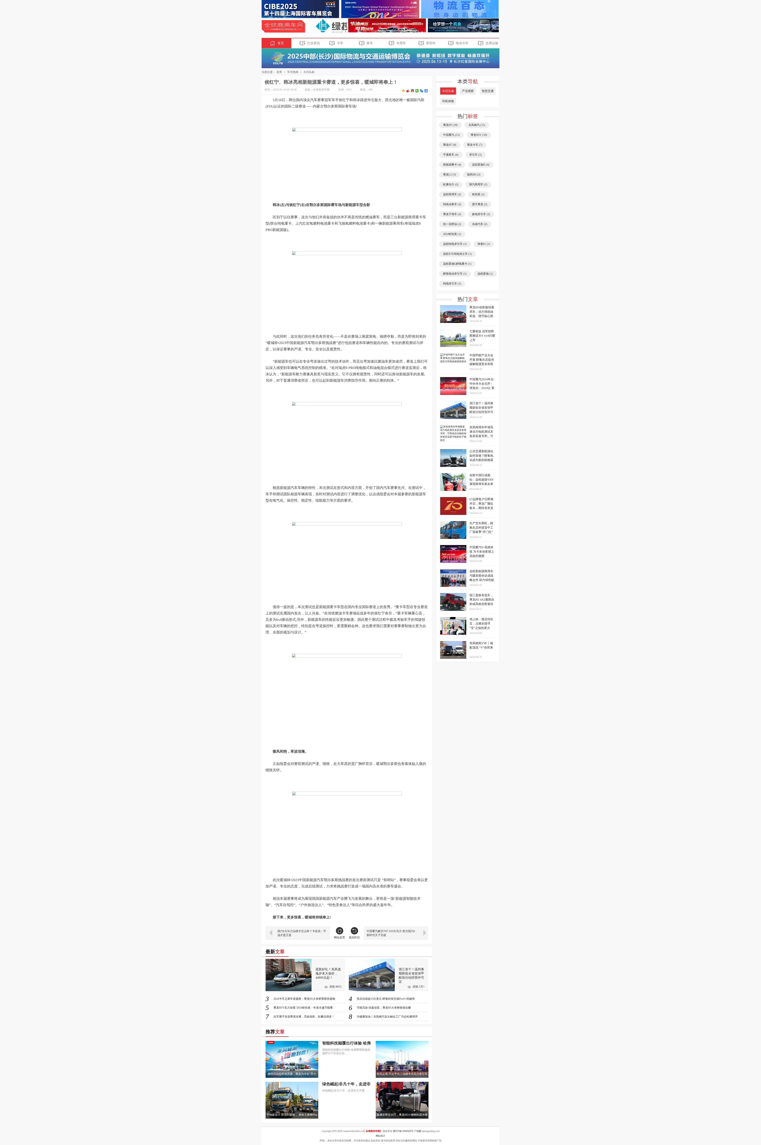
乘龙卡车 (474, 144)
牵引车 (475, 154)
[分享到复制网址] (421, 90)
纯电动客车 (452, 204)
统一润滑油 (452, 224)
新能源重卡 (452, 164)
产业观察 (468, 91)
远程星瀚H (480, 164)
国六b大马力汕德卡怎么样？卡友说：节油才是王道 (301, 933)
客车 (370, 43)
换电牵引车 (481, 214)
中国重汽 (451, 134)
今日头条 (309, 72)
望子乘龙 (479, 204)
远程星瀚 (485, 273)
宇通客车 (450, 154)
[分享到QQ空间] (403, 90)
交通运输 (492, 43)
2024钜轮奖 (452, 234)
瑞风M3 (473, 174)
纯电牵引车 (452, 283)
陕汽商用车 (478, 184)
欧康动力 (450, 184)
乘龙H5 (450, 125)
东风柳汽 (476, 125)
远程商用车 (452, 194)
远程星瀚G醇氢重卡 (457, 263)
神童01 (484, 243)
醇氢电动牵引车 (455, 273)
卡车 (340, 43)
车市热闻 (292, 72)
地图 (419, 1131)
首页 (280, 43)
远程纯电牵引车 (455, 243)
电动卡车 (462, 43)
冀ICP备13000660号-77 (405, 1131)
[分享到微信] (417, 90)
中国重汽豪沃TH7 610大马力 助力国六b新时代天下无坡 (391, 933)
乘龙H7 (449, 144)
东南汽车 (479, 224)
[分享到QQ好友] (412, 90)
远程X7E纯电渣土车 (457, 253)
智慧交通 (488, 91)
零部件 (431, 43)
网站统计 (380, 1135)
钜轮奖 (478, 194)
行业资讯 (313, 43)
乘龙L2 (449, 174)
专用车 (401, 43)
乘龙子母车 (452, 214)
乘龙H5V (479, 134)
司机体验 (448, 101)
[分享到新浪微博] (408, 90)
